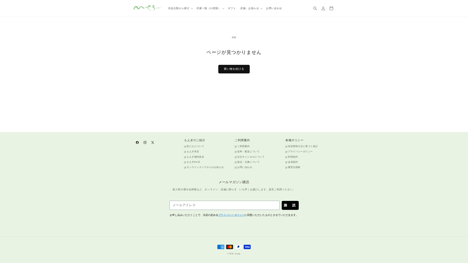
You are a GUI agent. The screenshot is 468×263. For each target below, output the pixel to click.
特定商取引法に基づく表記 (303, 146)
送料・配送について (248, 151)
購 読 (290, 205)
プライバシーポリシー (300, 151)
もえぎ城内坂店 (195, 157)
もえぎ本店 (193, 151)
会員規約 (293, 162)
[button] (180, 8)
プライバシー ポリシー (231, 215)
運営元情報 (294, 167)
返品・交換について (248, 162)
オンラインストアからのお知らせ (205, 167)
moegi (238, 253)
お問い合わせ (244, 167)
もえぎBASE (193, 162)
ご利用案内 (243, 146)
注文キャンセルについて (251, 157)
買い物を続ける (234, 69)
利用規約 (293, 157)
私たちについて (195, 146)
